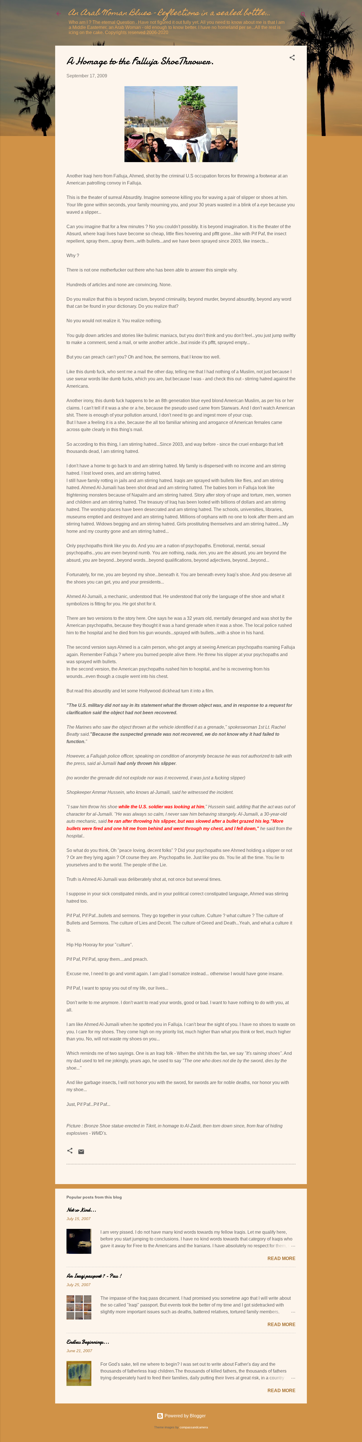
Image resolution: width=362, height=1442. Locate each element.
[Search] (303, 15)
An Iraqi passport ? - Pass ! (93, 1276)
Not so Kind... (81, 1210)
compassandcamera (194, 1427)
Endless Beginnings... (87, 1342)
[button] (292, 58)
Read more (282, 1258)
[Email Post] (81, 1153)
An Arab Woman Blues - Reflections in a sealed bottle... (170, 13)
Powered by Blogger (184, 1415)
